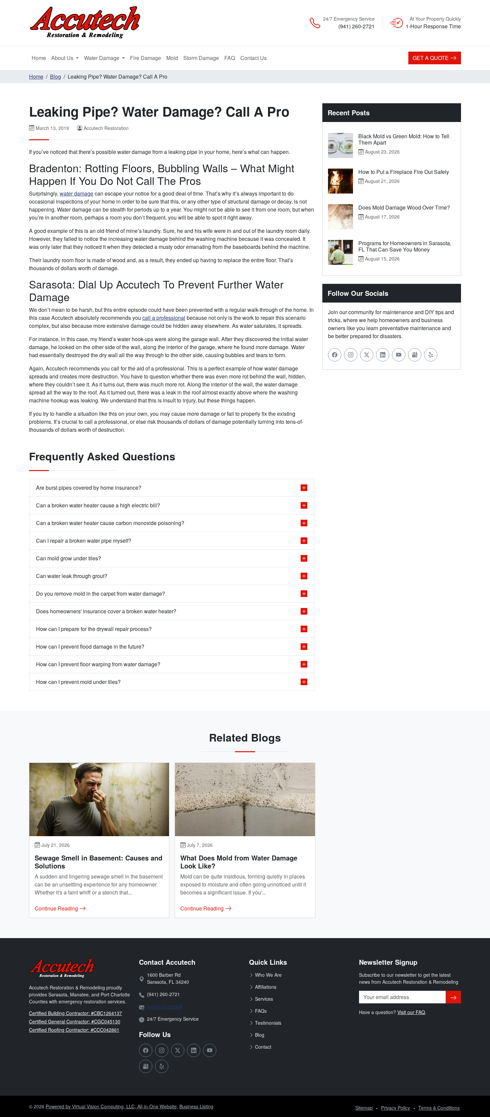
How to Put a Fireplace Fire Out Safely (403, 172)
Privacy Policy (395, 1107)
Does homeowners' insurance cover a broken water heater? (106, 611)
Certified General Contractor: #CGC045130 (74, 1021)
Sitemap (364, 1107)
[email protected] (164, 1006)
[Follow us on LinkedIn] (382, 354)
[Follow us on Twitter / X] (366, 354)
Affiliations (265, 986)
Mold (173, 58)
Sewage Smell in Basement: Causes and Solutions (98, 861)
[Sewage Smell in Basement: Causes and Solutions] (99, 799)
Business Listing (196, 1106)
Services (264, 998)
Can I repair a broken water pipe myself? (83, 540)
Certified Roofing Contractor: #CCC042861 (74, 1029)
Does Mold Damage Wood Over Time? (404, 207)
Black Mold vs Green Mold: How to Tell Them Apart (403, 139)
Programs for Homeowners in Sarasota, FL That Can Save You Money (404, 246)
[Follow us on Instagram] (350, 354)
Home (39, 58)
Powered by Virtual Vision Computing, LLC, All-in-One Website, (112, 1106)
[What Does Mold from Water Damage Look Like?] (245, 799)
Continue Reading (57, 908)
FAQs (261, 1010)
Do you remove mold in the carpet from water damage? (100, 593)
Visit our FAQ (411, 1012)
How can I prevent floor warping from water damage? (98, 664)
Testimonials (268, 1022)
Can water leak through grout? (71, 576)
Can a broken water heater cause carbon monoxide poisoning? (110, 523)
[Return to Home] (98, 22)
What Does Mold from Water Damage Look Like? (238, 861)
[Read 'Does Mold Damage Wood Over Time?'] (340, 216)
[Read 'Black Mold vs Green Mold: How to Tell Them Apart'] (340, 145)
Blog (55, 76)
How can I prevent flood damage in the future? (90, 646)
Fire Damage (147, 58)
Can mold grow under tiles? (68, 558)
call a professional (163, 317)
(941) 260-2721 (356, 26)
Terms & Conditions (439, 1107)
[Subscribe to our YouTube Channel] (398, 354)
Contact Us (253, 58)
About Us (63, 58)
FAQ (229, 58)
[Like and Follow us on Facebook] (334, 354)
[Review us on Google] (414, 354)
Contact (263, 1046)
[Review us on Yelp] (430, 354)
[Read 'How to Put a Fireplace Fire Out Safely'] (340, 181)
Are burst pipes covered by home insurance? (88, 487)
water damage (76, 193)
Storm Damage (202, 58)
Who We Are (268, 974)
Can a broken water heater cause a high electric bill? (98, 505)
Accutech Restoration (106, 128)
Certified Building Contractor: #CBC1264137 (75, 1013)
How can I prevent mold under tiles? (78, 682)
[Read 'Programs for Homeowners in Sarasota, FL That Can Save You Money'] (340, 252)
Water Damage (102, 58)
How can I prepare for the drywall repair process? (94, 629)
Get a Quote (431, 58)
